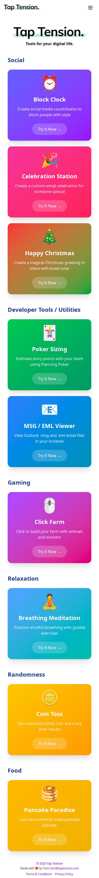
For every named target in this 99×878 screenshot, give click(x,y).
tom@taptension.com (64, 868)
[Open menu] (90, 7)
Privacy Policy (64, 874)
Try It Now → (49, 129)
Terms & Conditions (39, 874)
